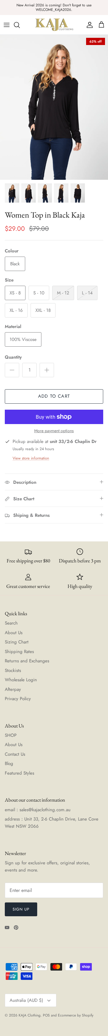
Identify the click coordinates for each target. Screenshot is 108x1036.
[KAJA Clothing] (54, 25)
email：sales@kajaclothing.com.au (37, 809)
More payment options (54, 430)
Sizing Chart (16, 642)
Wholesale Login (21, 679)
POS (46, 1015)
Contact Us (15, 754)
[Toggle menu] (6, 25)
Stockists (13, 670)
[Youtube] (7, 927)
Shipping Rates (19, 651)
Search (11, 623)
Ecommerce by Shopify (75, 1015)
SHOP (10, 735)
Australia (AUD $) (26, 1000)
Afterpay (13, 689)
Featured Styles (19, 773)
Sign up (21, 909)
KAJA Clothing (29, 1015)
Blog (9, 763)
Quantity (13, 357)
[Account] (88, 25)
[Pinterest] (16, 927)
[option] (54, 107)
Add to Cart (54, 396)
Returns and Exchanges (27, 661)
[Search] (19, 25)
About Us (13, 632)
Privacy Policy (18, 698)
